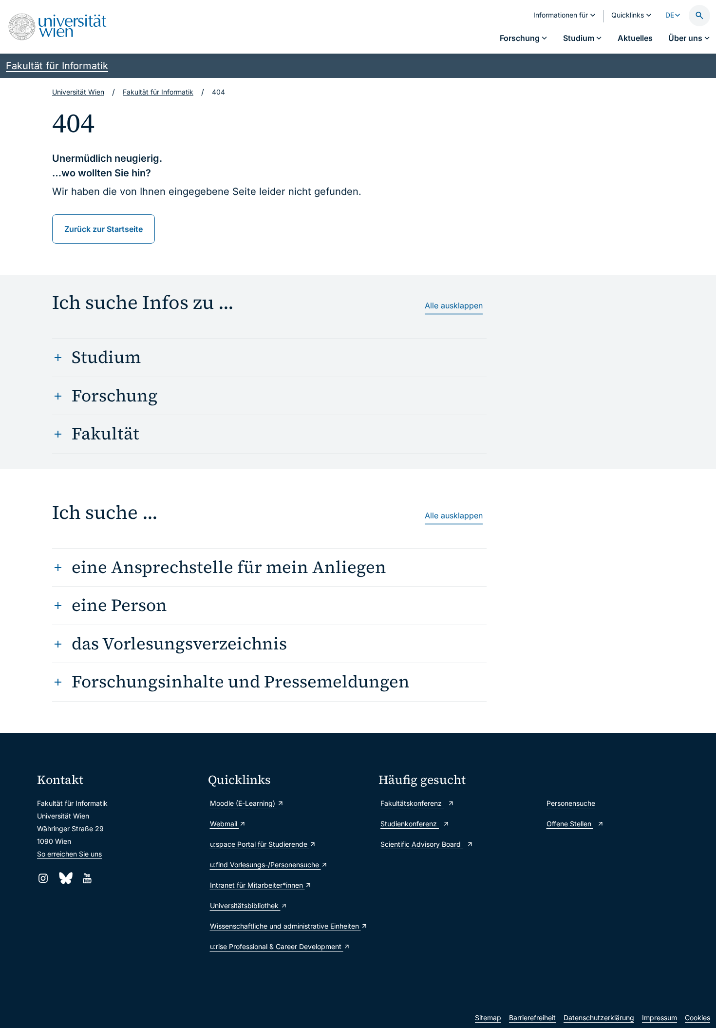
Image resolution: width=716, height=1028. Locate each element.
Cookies (697, 1017)
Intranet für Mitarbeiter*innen (257, 885)
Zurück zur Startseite (103, 229)
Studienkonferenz (409, 823)
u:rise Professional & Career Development (276, 946)
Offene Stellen (569, 823)
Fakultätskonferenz (412, 803)
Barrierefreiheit (532, 1017)
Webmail (224, 823)
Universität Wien (78, 92)
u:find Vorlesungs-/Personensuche (265, 864)
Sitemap (488, 1017)
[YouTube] (87, 878)
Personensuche (570, 803)
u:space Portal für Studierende (259, 844)
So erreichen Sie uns (69, 854)
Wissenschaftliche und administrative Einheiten (285, 926)
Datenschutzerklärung (599, 1017)
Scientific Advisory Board (421, 844)
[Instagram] (43, 878)
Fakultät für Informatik (57, 66)
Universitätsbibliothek (245, 905)
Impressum (659, 1017)
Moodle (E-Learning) (243, 803)
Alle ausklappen (454, 305)
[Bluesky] (65, 878)
